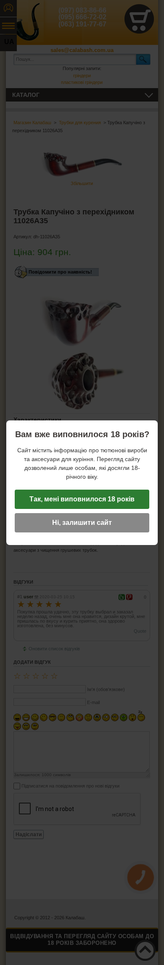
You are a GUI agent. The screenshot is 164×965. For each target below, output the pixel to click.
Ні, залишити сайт (82, 522)
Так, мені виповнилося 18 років (82, 499)
